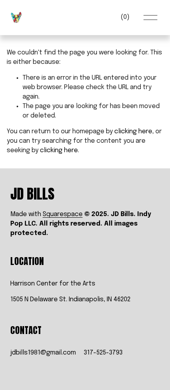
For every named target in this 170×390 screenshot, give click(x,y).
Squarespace (63, 214)
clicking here (133, 131)
